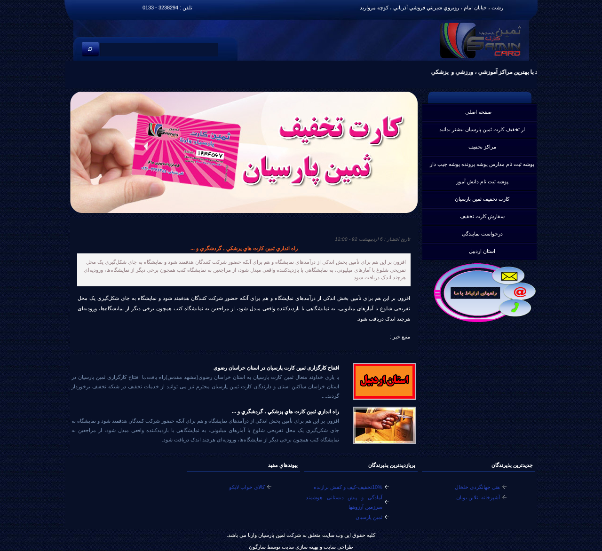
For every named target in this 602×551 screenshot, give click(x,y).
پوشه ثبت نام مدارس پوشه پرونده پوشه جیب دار (482, 164)
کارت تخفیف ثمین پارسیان (482, 199)
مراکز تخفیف (482, 147)
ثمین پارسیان (369, 517)
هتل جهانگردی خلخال (477, 487)
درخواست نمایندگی (482, 233)
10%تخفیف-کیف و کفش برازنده (348, 487)
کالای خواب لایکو (247, 487)
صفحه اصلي (478, 112)
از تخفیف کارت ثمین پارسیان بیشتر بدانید (482, 129)
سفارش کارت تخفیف (482, 216)
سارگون (258, 547)
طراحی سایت (337, 547)
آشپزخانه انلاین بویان (478, 497)
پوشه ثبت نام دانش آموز (482, 181)
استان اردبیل (482, 251)
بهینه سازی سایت (300, 547)
